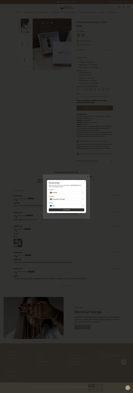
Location (51, 189)
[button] (66, 192)
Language (51, 196)
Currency (51, 203)
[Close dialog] (85, 181)
